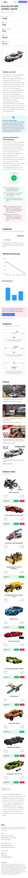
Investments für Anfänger (7, 835)
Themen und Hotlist (5, 839)
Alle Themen (7, 789)
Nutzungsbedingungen (6, 857)
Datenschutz (4, 855)
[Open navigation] (2, 2)
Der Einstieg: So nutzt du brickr (8, 837)
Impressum (3, 853)
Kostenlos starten (22, 1)
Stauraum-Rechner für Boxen (8, 847)
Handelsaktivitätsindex (6, 845)
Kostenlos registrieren (8, 314)
